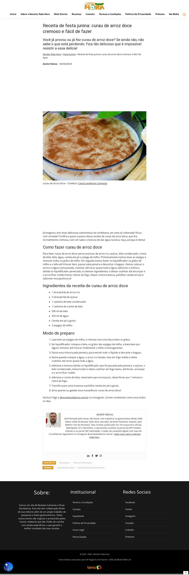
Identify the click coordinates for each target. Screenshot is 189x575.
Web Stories (60, 14)
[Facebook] (92, 455)
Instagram (130, 516)
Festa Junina (69, 54)
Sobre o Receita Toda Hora (35, 14)
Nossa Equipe (79, 536)
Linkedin (129, 529)
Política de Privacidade (138, 14)
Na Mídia (174, 14)
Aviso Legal (78, 529)
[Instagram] (100, 455)
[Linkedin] (88, 455)
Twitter (128, 509)
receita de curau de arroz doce (91, 467)
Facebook (130, 502)
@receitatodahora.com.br (74, 397)
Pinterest (129, 536)
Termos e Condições (110, 14)
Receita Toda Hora (52, 54)
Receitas (76, 14)
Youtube (129, 523)
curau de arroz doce (65, 467)
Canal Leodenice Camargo (92, 183)
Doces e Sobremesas (83, 462)
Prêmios (159, 14)
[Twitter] (96, 455)
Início (13, 14)
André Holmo (50, 63)
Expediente (78, 516)
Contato (90, 14)
